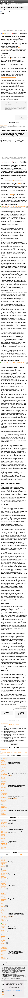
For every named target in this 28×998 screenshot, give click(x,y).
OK (14, 995)
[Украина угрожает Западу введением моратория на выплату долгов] (4, 786)
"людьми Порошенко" (15, 58)
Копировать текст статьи (14, 1)
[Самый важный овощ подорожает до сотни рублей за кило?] (4, 939)
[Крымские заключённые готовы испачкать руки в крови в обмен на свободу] (4, 797)
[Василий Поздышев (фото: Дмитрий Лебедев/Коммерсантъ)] (14, 363)
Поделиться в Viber (10, 1)
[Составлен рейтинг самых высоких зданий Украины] (4, 927)
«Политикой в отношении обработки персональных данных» (14, 991)
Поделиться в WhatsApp (8, 1)
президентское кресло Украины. (8, 77)
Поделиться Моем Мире (3, 1)
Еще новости (14, 744)
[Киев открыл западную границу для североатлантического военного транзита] (4, 774)
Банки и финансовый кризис (15, 181)
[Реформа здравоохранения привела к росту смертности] (4, 823)
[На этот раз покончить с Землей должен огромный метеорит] (4, 834)
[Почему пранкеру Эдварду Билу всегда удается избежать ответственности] (4, 862)
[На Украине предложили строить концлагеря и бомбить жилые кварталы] (4, 809)
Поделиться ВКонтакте (1, 1)
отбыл (19, 183)
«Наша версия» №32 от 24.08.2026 (21, 707)
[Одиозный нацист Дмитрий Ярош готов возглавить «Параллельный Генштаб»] (4, 763)
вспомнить (11, 194)
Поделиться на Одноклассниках (5, 1)
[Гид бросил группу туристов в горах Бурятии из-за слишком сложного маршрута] (4, 914)
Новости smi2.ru (4, 723)
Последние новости (14, 725)
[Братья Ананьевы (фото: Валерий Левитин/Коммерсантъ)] (14, 206)
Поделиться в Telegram (12, 1)
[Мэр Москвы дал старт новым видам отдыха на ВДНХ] (4, 845)
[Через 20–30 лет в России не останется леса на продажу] (4, 885)
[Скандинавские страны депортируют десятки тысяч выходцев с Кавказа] (4, 874)
